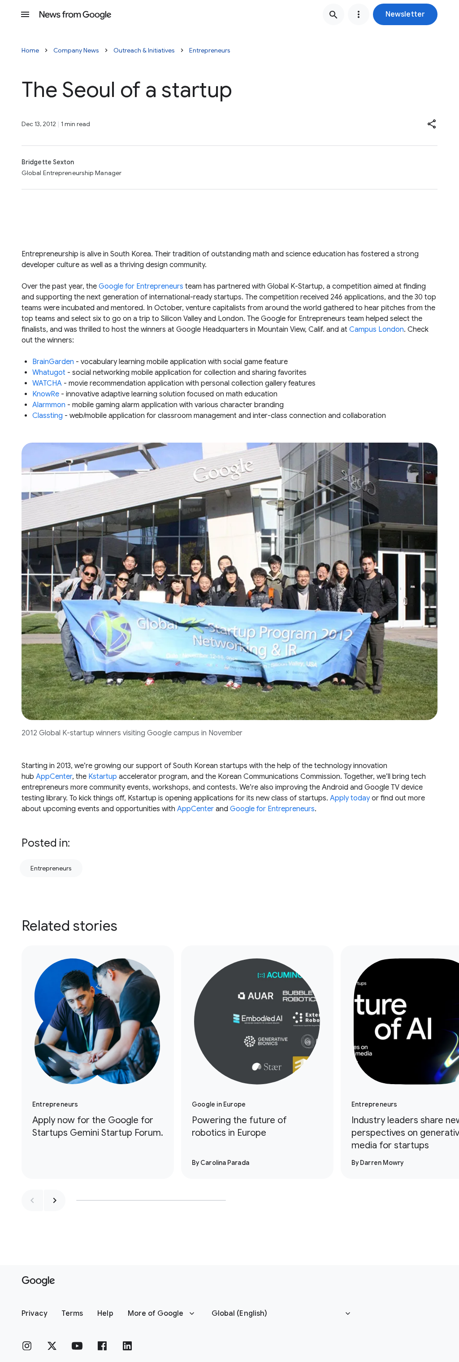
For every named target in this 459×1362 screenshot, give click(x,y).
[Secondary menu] (358, 14)
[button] (405, 14)
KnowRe (45, 394)
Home (30, 50)
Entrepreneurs (209, 50)
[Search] (333, 14)
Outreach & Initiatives (144, 50)
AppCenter (54, 776)
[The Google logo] (38, 1281)
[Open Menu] (25, 14)
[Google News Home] (75, 14)
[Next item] (54, 1200)
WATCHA (47, 383)
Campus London (376, 329)
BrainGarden (53, 361)
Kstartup (102, 776)
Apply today (350, 798)
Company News (76, 50)
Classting (47, 415)
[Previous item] (32, 1200)
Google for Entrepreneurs (141, 286)
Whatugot (48, 372)
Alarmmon (48, 404)
